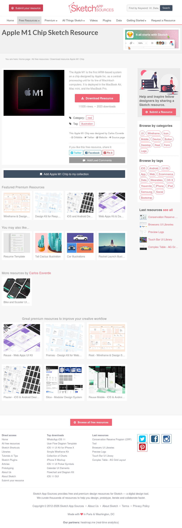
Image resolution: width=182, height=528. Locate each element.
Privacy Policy (141, 506)
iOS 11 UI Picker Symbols (60, 464)
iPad (170, 186)
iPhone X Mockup (56, 459)
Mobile (145, 139)
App (143, 174)
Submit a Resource (160, 112)
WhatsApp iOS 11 (56, 439)
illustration (87, 123)
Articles (6, 464)
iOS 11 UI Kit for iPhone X (60, 447)
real (90, 118)
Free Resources (28, 20)
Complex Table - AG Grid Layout (109, 459)
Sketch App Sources (72, 506)
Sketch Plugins (9, 459)
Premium (50, 20)
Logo (144, 151)
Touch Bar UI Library (160, 239)
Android (153, 168)
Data (119, 20)
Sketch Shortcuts (11, 447)
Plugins (107, 20)
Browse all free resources (93, 422)
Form (167, 145)
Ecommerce (166, 174)
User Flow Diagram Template (62, 443)
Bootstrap (146, 197)
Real (157, 145)
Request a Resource (163, 20)
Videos (94, 20)
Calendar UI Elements (58, 468)
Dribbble (78, 137)
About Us (6, 472)
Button (168, 139)
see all (168, 209)
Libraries (6, 451)
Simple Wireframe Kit (58, 451)
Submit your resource (13, 480)
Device (156, 139)
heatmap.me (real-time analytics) (100, 522)
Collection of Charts (57, 455)
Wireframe (154, 133)
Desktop (146, 145)
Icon (166, 133)
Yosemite (146, 186)
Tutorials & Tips (10, 455)
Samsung (146, 192)
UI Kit (165, 168)
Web (152, 174)
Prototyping (8, 468)
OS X (170, 180)
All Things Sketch (72, 20)
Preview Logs (156, 232)
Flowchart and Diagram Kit (60, 472)
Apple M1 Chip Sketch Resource (50, 32)
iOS (143, 168)
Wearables (156, 180)
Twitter (90, 137)
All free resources (11, 443)
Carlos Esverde (116, 133)
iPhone (160, 186)
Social (159, 192)
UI (142, 133)
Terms (125, 506)
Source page (118, 137)
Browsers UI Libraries (160, 224)
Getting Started (136, 20)
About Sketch (9, 476)
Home (10, 20)
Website (103, 137)
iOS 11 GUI (53, 476)
